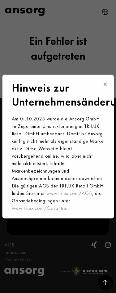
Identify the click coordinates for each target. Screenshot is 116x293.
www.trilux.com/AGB (69, 193)
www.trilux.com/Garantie (39, 208)
